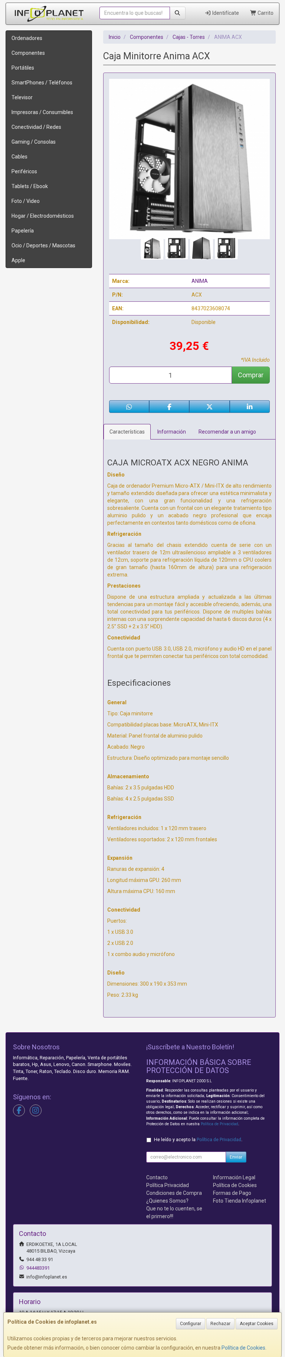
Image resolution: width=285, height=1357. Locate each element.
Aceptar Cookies (256, 1323)
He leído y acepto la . (198, 1139)
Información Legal (234, 1177)
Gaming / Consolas (34, 142)
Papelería (23, 231)
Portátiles (23, 68)
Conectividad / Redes (36, 127)
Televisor (22, 97)
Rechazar (220, 1323)
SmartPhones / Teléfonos (42, 83)
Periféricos (24, 171)
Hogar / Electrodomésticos (43, 216)
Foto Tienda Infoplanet (239, 1201)
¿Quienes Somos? (167, 1201)
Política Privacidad (167, 1185)
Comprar (250, 375)
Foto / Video (26, 201)
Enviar (236, 1157)
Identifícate (225, 13)
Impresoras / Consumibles (42, 112)
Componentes (28, 53)
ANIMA (199, 281)
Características (127, 432)
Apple (18, 260)
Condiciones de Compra (174, 1193)
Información (171, 432)
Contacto (157, 1177)
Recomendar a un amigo (227, 432)
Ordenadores (27, 38)
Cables (19, 157)
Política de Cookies (243, 1348)
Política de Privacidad (219, 1124)
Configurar (190, 1323)
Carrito (264, 13)
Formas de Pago (232, 1193)
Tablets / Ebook (30, 186)
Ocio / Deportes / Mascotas (43, 245)
